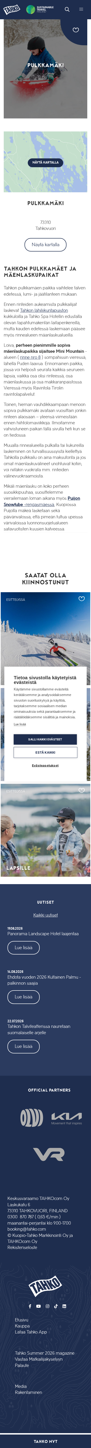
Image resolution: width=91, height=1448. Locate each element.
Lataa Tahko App (31, 1332)
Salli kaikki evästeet (45, 739)
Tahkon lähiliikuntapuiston (44, 311)
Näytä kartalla (46, 244)
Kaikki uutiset (45, 915)
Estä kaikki (45, 752)
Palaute (22, 1366)
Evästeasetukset (45, 765)
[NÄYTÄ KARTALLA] (45, 191)
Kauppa (22, 1326)
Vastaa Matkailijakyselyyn (39, 1359)
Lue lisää (23, 947)
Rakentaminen (28, 1393)
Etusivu (21, 1320)
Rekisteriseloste (22, 1248)
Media (21, 1387)
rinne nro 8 (30, 358)
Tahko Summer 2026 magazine (44, 1353)
